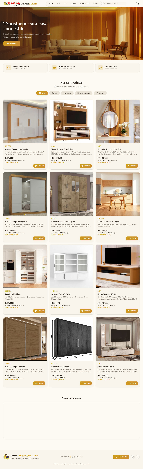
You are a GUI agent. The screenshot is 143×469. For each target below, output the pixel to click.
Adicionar (40, 166)
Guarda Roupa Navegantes (16, 222)
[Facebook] (138, 457)
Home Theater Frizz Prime (62, 149)
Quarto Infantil (84, 3)
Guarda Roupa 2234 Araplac (16, 149)
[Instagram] (133, 457)
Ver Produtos (12, 43)
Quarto (73, 3)
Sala (65, 3)
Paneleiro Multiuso (13, 294)
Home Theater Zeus (106, 367)
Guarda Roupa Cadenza (15, 367)
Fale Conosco (122, 457)
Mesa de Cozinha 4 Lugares (109, 222)
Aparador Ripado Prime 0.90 (109, 149)
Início (51, 3)
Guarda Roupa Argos (60, 367)
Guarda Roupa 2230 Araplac (63, 222)
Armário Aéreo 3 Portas (61, 294)
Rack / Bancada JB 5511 (107, 294)
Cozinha (95, 3)
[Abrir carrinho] (137, 4)
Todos (58, 3)
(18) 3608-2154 (77, 457)
